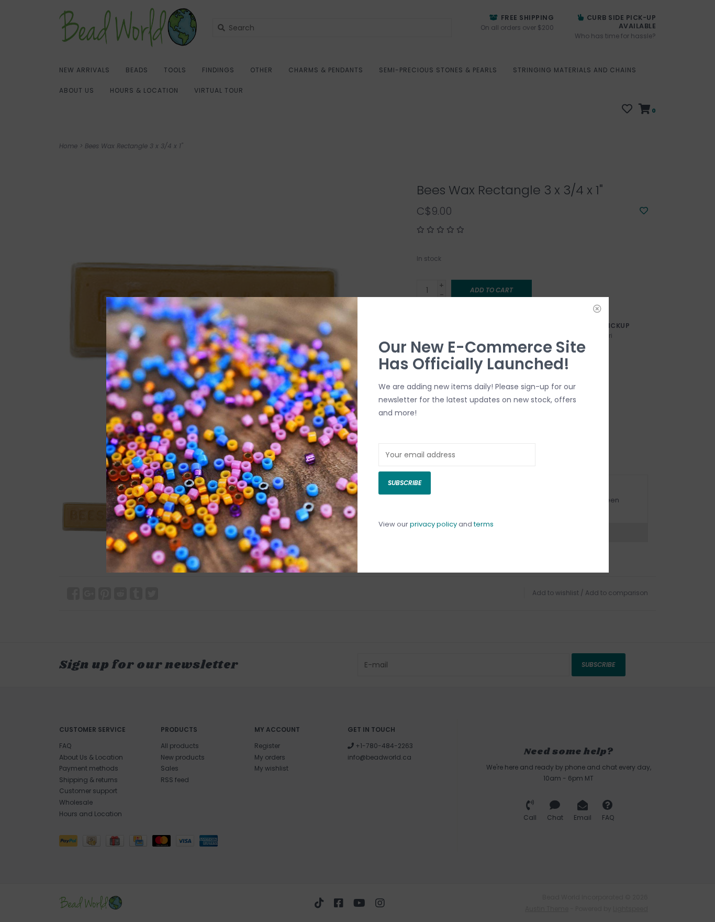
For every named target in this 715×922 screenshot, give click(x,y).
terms (484, 524)
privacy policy (433, 524)
